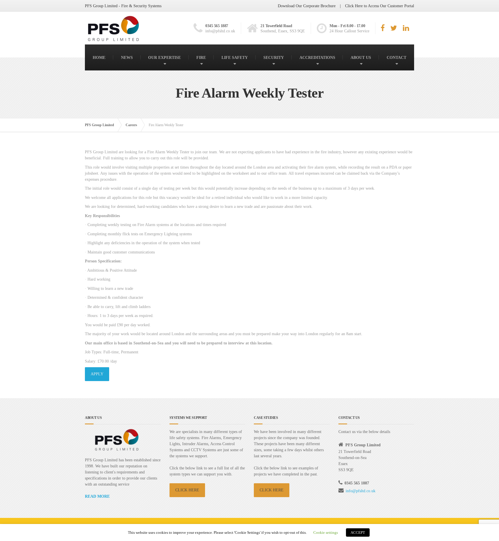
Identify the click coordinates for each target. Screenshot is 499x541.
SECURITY (273, 57)
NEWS (127, 57)
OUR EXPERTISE (164, 57)
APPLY (97, 374)
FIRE (201, 57)
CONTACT (396, 57)
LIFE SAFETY (234, 57)
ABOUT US (361, 57)
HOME (99, 57)
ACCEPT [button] (358, 532)
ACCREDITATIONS (317, 57)
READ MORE (97, 496)
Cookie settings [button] (325, 532)
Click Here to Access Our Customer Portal (379, 6)
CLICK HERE (187, 490)
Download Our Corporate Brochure (307, 6)
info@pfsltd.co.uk (360, 491)
